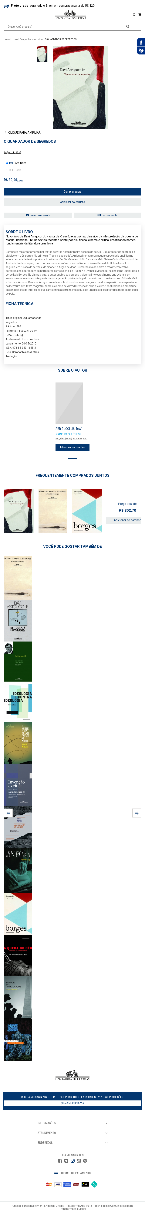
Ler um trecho (110, 215)
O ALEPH (77, 438)
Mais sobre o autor (72, 447)
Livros (15, 39)
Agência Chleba (55, 1205)
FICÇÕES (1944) (64, 438)
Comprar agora (72, 191)
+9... (85, 438)
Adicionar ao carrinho (72, 202)
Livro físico (20, 163)
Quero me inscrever (73, 1103)
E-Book (16, 170)
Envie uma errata (40, 215)
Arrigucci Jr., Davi (12, 152)
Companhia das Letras (31, 39)
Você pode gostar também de (72, 546)
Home (7, 39)
